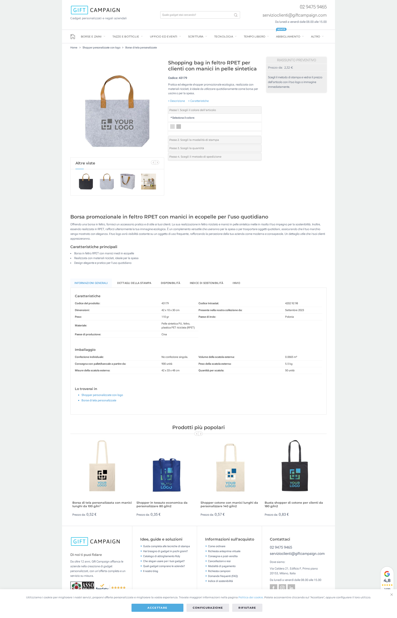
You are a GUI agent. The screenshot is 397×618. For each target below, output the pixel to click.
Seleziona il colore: (182, 117)
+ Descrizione (176, 101)
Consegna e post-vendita (223, 556)
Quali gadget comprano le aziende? (164, 566)
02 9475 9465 (313, 7)
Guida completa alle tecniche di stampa (166, 546)
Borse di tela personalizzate (141, 47)
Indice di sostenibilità (206, 283)
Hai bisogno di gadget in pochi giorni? (165, 551)
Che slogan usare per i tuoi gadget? (164, 561)
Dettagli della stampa (134, 283)
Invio (236, 283)
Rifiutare (247, 607)
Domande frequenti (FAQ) (223, 576)
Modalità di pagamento (222, 566)
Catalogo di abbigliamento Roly (161, 556)
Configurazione (208, 607)
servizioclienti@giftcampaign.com (295, 15)
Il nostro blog (150, 571)
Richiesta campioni (219, 571)
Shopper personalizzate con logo (101, 47)
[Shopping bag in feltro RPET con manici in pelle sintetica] (117, 107)
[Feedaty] (111, 587)
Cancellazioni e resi (219, 561)
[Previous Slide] (153, 162)
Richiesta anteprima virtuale (224, 551)
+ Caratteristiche (198, 101)
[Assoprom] (83, 587)
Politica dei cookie (250, 597)
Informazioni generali (91, 283)
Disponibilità (170, 283)
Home (73, 47)
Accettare (157, 607)
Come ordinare (216, 546)
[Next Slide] (157, 162)
